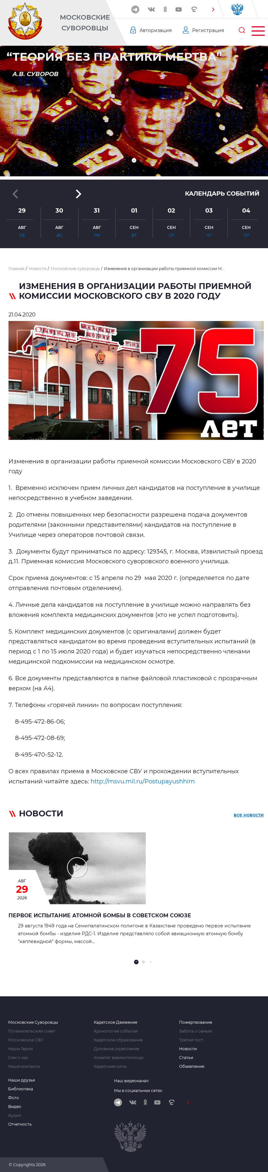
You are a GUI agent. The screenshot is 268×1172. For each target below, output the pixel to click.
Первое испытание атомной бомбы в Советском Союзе (99, 915)
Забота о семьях (195, 1031)
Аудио (14, 1115)
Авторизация (156, 30)
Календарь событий (222, 193)
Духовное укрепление (116, 1049)
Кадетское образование (118, 1040)
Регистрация (208, 30)
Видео (14, 1107)
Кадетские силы (110, 1066)
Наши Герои (20, 1049)
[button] (213, 9)
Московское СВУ (25, 1040)
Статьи (186, 1058)
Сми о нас (18, 1058)
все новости (249, 815)
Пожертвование (195, 1022)
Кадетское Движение (115, 1022)
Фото (13, 1098)
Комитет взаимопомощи (118, 1058)
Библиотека (20, 1089)
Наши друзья (21, 1080)
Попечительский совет (31, 1031)
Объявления (191, 1066)
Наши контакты (24, 1066)
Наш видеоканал (131, 1080)
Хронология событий (116, 1031)
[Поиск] (242, 30)
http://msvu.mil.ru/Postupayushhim (143, 781)
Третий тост (191, 1040)
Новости (188, 1049)
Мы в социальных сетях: (138, 1090)
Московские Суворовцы (85, 22)
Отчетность (20, 1124)
